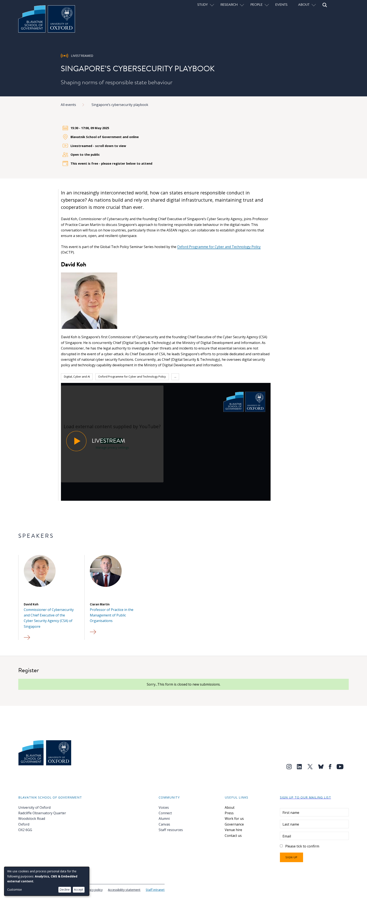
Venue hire (233, 829)
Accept (78, 889)
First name (290, 812)
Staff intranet (155, 889)
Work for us (234, 818)
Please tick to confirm (302, 846)
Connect (165, 813)
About (229, 807)
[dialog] (46, 881)
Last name (290, 824)
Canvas (164, 824)
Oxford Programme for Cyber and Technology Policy (219, 246)
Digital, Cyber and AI (77, 376)
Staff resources (171, 829)
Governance (234, 824)
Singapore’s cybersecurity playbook (120, 104)
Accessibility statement (124, 889)
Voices (164, 807)
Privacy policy (93, 889)
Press (229, 813)
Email (286, 836)
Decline (64, 889)
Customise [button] (14, 889)
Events (281, 4)
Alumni (164, 818)
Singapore (191, 376)
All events (68, 104)
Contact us (233, 835)
